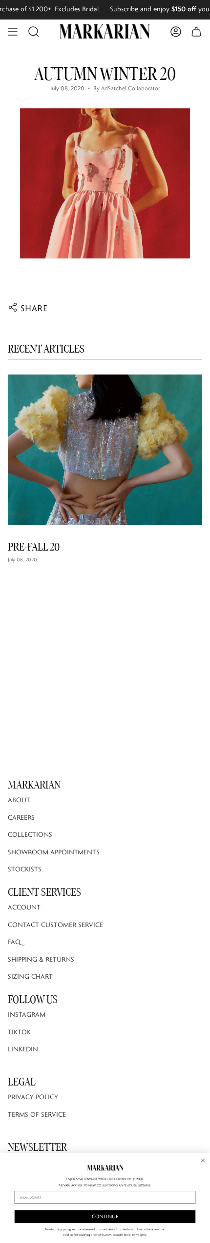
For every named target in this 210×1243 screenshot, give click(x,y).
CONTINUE (105, 1216)
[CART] (196, 31)
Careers (21, 817)
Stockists (25, 869)
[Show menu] (12, 31)
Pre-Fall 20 (34, 546)
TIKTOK (19, 1031)
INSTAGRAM (26, 1014)
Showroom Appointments (54, 852)
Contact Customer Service (55, 924)
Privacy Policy (33, 1096)
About (19, 799)
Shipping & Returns (41, 959)
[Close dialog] (203, 1160)
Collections (30, 834)
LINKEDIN (23, 1049)
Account (24, 907)
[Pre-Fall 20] (105, 450)
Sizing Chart (30, 976)
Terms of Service (37, 1114)
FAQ (14, 941)
